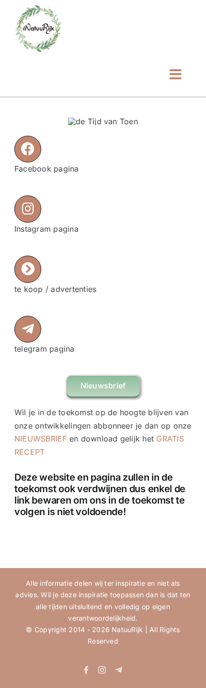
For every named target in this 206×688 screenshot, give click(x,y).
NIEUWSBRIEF (40, 438)
